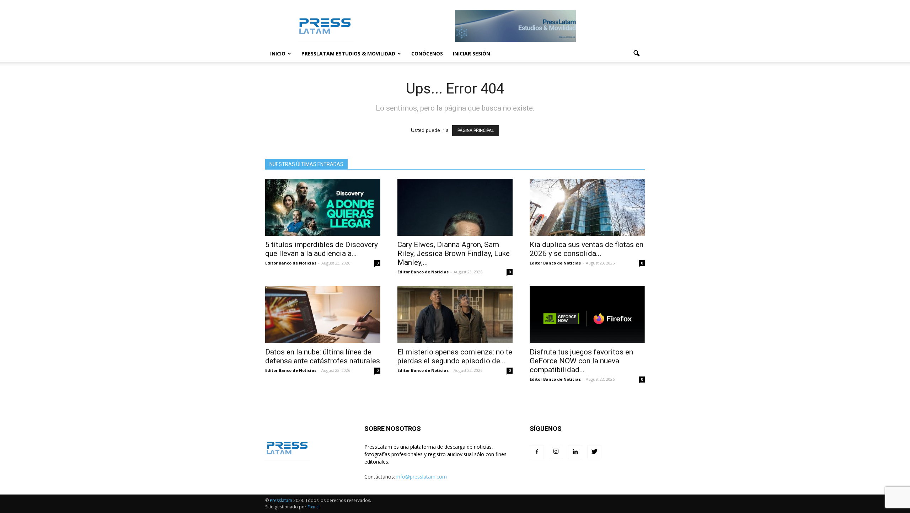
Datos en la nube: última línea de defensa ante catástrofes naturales (322, 356)
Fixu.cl (313, 507)
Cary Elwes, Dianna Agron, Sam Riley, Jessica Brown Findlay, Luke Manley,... (453, 253)
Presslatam (281, 500)
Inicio (277, 53)
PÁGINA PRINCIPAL (475, 130)
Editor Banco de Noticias (290, 263)
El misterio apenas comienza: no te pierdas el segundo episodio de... (454, 356)
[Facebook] (537, 452)
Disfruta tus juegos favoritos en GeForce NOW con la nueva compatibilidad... (581, 361)
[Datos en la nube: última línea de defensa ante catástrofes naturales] (322, 314)
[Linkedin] (575, 452)
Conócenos (427, 53)
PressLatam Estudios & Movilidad (348, 53)
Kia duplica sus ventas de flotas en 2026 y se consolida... (586, 249)
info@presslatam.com (421, 476)
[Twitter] (594, 452)
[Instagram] (556, 452)
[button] (636, 53)
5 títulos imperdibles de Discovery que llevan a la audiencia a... (321, 249)
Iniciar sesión (471, 53)
